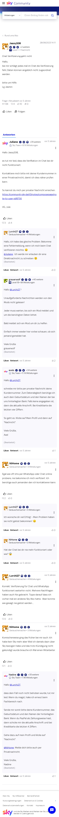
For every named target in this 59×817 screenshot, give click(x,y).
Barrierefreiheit (33, 796)
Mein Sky (6, 796)
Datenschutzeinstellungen (13, 805)
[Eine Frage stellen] (52, 810)
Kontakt (30, 805)
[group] (5, 104)
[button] (6, 270)
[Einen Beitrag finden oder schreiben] (52, 15)
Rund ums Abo (11, 35)
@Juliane (8, 254)
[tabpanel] (29, 461)
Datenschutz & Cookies (33, 801)
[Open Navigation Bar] (4, 3)
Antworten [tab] (9, 134)
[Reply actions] (54, 237)
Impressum (40, 805)
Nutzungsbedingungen (12, 801)
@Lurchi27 (15, 289)
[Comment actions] (56, 148)
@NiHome (9, 747)
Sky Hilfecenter (18, 796)
